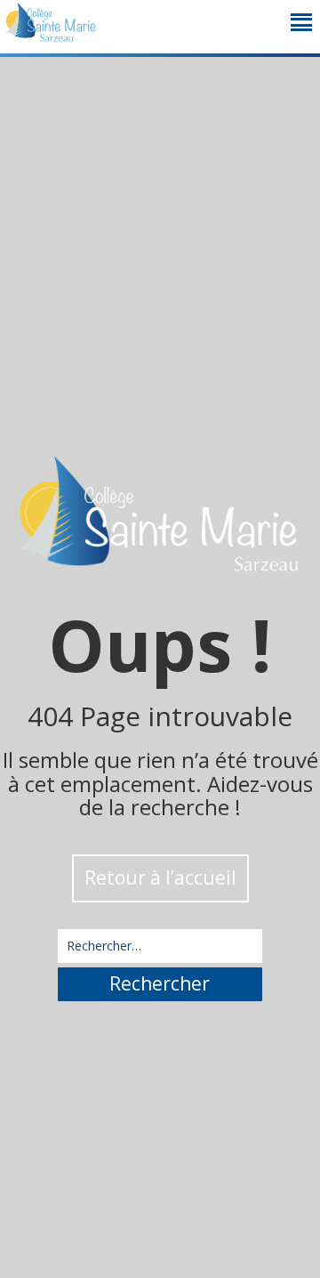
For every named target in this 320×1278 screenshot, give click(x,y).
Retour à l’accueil (160, 877)
